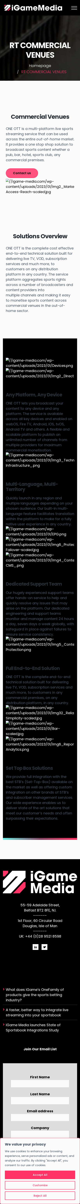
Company (40, 1127)
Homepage (40, 65)
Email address (40, 1111)
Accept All (40, 1175)
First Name (40, 1077)
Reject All (40, 1196)
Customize (40, 1185)
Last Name (40, 1094)
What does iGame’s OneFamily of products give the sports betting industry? (35, 994)
